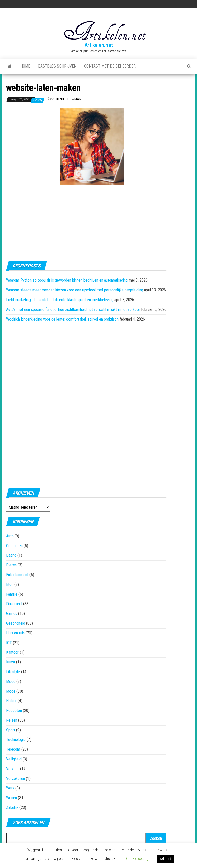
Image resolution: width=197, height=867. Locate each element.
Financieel (14, 603)
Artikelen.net (98, 45)
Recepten (14, 710)
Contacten (14, 545)
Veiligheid (14, 759)
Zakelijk (12, 807)
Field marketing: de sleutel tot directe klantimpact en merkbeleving (59, 299)
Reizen (11, 720)
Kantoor (12, 652)
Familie (11, 594)
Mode (10, 681)
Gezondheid (15, 623)
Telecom (13, 749)
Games (11, 613)
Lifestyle (13, 671)
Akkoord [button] (165, 859)
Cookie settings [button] (138, 858)
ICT (9, 642)
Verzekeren (15, 778)
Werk (10, 788)
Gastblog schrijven (57, 66)
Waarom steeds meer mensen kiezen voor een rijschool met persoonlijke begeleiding (74, 289)
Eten (9, 584)
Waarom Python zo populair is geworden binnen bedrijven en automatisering (67, 280)
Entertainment (17, 574)
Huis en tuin (15, 633)
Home (25, 66)
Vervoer (12, 768)
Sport (10, 730)
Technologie (16, 739)
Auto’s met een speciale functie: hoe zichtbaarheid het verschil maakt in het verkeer (73, 309)
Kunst (10, 662)
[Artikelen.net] (9, 66)
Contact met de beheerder (110, 66)
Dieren (11, 565)
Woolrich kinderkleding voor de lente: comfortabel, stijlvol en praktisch (62, 319)
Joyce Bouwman (68, 99)
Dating (11, 555)
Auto (10, 536)
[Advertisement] (31, 136)
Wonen (11, 797)
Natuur (11, 700)
